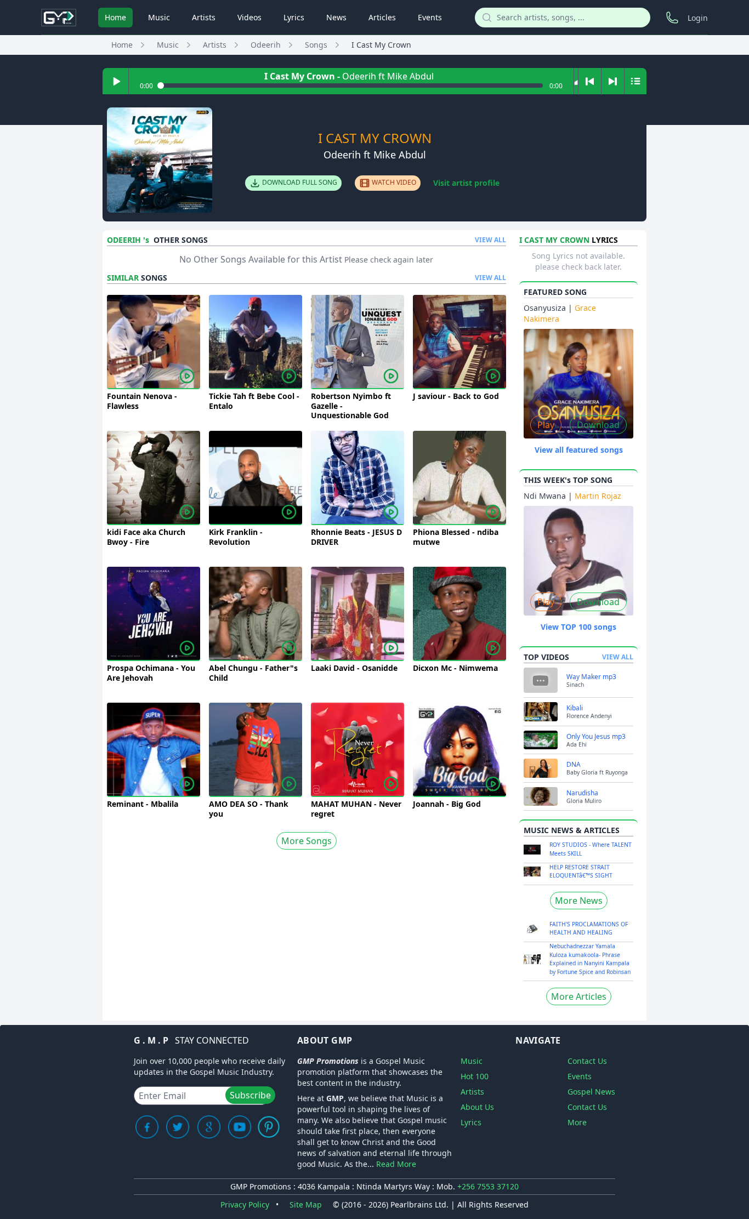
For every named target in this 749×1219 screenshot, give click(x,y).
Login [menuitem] (698, 18)
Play (545, 425)
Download (598, 425)
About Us (477, 1107)
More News (579, 901)
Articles (382, 17)
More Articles (578, 996)
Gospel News (591, 1091)
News (336, 17)
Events (430, 17)
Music (159, 17)
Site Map (306, 1204)
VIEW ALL (490, 240)
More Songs (306, 841)
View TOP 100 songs (578, 627)
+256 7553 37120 (488, 1186)
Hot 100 (475, 1076)
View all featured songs (579, 450)
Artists (203, 17)
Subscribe (250, 1095)
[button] (576, 81)
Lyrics (293, 17)
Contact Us (587, 1061)
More (577, 1122)
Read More (396, 1164)
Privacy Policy (244, 1204)
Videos (249, 17)
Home (115, 17)
